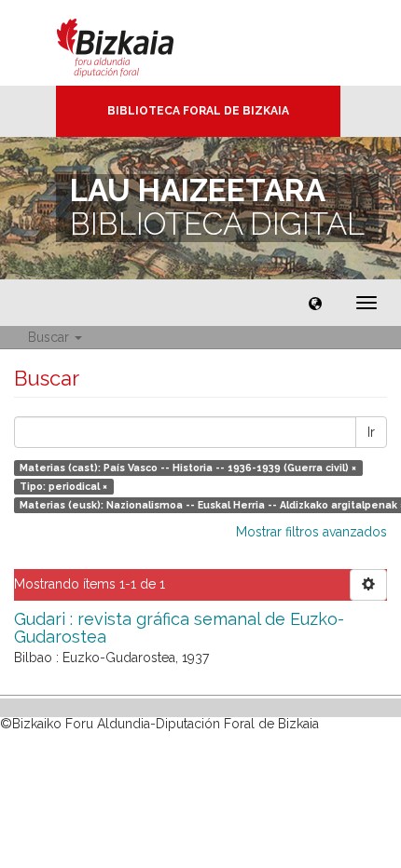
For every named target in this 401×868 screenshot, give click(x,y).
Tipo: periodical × (63, 486)
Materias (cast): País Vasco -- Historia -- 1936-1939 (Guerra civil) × (188, 467)
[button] (315, 303)
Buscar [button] (50, 337)
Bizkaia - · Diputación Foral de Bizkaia (135, 43)
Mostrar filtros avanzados (311, 531)
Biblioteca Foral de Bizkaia (198, 110)
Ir (371, 432)
